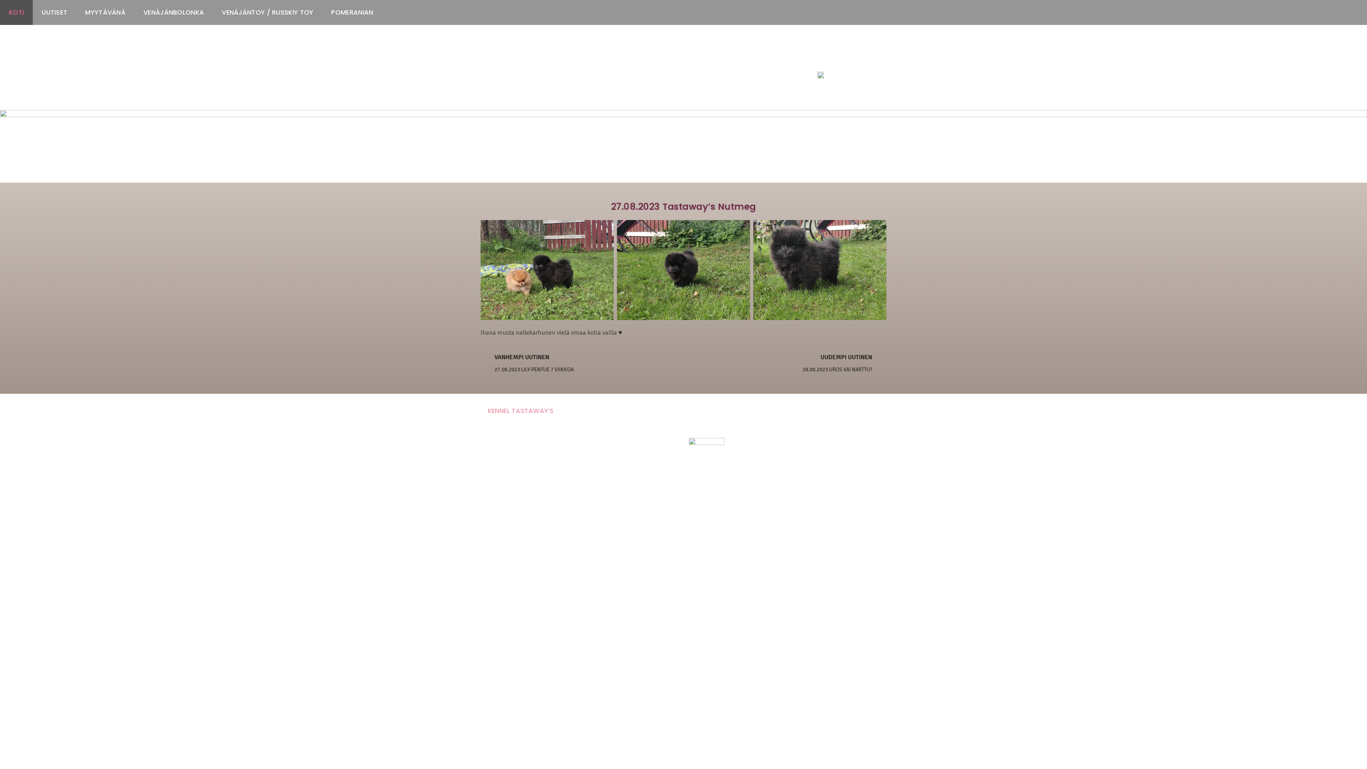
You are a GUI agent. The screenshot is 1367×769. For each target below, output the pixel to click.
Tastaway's (830, 60)
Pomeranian (352, 12)
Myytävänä (105, 12)
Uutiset (54, 12)
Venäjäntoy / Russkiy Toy (267, 12)
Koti (16, 12)
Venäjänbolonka (173, 12)
